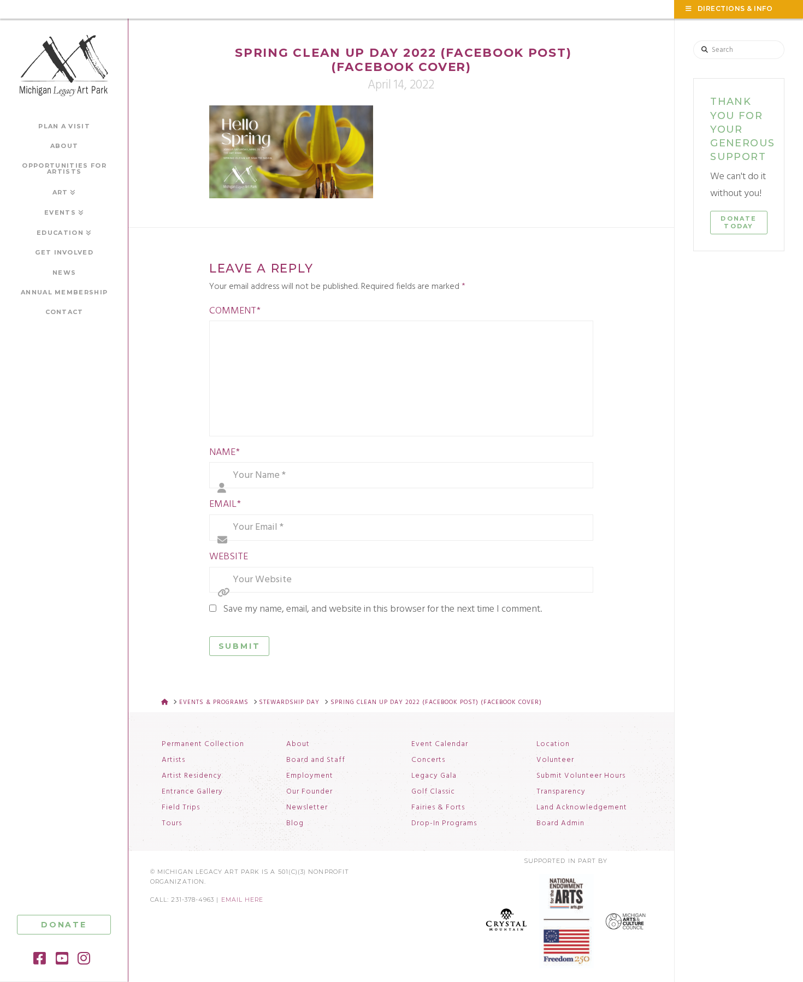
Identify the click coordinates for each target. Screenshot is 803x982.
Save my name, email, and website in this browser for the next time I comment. (382, 609)
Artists (173, 760)
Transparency (561, 791)
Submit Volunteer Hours (580, 776)
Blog (295, 823)
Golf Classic (433, 791)
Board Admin (560, 823)
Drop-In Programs (444, 823)
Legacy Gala (434, 776)
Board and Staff (315, 760)
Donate (64, 925)
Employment (309, 776)
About (298, 744)
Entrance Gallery (192, 791)
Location (553, 744)
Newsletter (307, 807)
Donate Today (739, 222)
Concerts (428, 760)
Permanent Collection (203, 744)
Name (224, 452)
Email (225, 504)
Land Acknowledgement (581, 807)
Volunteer (555, 760)
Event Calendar (439, 744)
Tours (172, 823)
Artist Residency (192, 776)
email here (242, 899)
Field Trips (181, 807)
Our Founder (309, 791)
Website (228, 557)
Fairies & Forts (438, 807)
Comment (235, 311)
